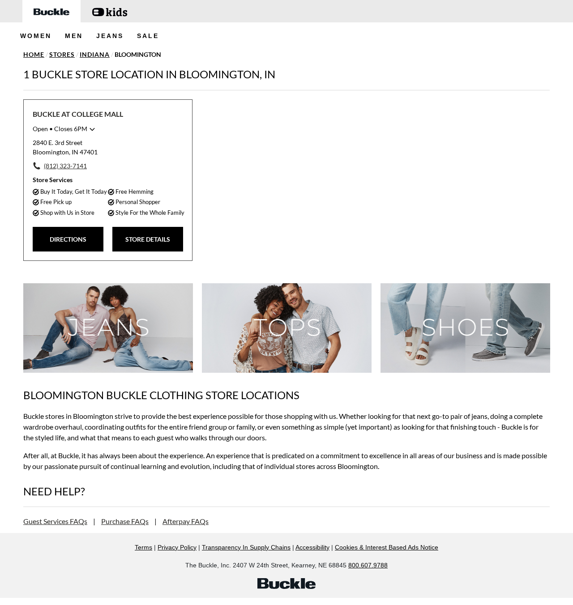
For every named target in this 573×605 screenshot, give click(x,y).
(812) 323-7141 (65, 166)
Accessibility (312, 547)
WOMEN (35, 35)
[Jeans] (108, 327)
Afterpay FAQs (185, 521)
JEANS (110, 35)
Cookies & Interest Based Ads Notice (386, 547)
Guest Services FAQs (55, 521)
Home (33, 54)
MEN (74, 35)
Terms (143, 547)
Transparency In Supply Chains (246, 547)
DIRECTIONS (68, 239)
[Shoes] (465, 327)
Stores (62, 54)
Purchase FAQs (125, 521)
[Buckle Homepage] (51, 11)
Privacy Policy (177, 547)
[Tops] (287, 327)
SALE (148, 35)
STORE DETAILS (147, 239)
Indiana (95, 54)
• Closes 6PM (60, 128)
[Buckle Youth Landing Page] (110, 11)
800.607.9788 (368, 565)
